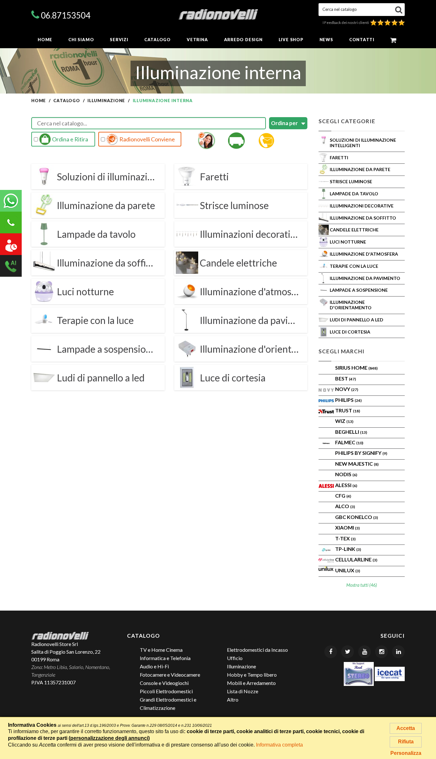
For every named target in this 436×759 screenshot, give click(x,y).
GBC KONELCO (356, 517)
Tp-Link (348, 549)
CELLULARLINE (356, 559)
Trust (347, 410)
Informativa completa (279, 745)
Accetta (405, 728)
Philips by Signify (361, 453)
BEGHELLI (351, 432)
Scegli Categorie (347, 121)
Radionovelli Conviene (146, 139)
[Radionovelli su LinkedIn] (398, 651)
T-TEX (345, 538)
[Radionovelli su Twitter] (347, 651)
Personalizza (405, 753)
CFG (343, 495)
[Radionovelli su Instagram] (381, 651)
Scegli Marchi (342, 351)
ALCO (345, 506)
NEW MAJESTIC (357, 464)
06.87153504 (65, 15)
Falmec (349, 442)
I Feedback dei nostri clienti (346, 22)
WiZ (344, 421)
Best (345, 378)
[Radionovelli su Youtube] (364, 651)
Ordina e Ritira (69, 139)
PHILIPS (348, 400)
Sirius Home (356, 367)
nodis (346, 474)
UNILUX (347, 570)
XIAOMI (347, 527)
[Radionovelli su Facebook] (330, 651)
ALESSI (346, 485)
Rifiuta (406, 741)
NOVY (346, 389)
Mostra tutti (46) (361, 585)
